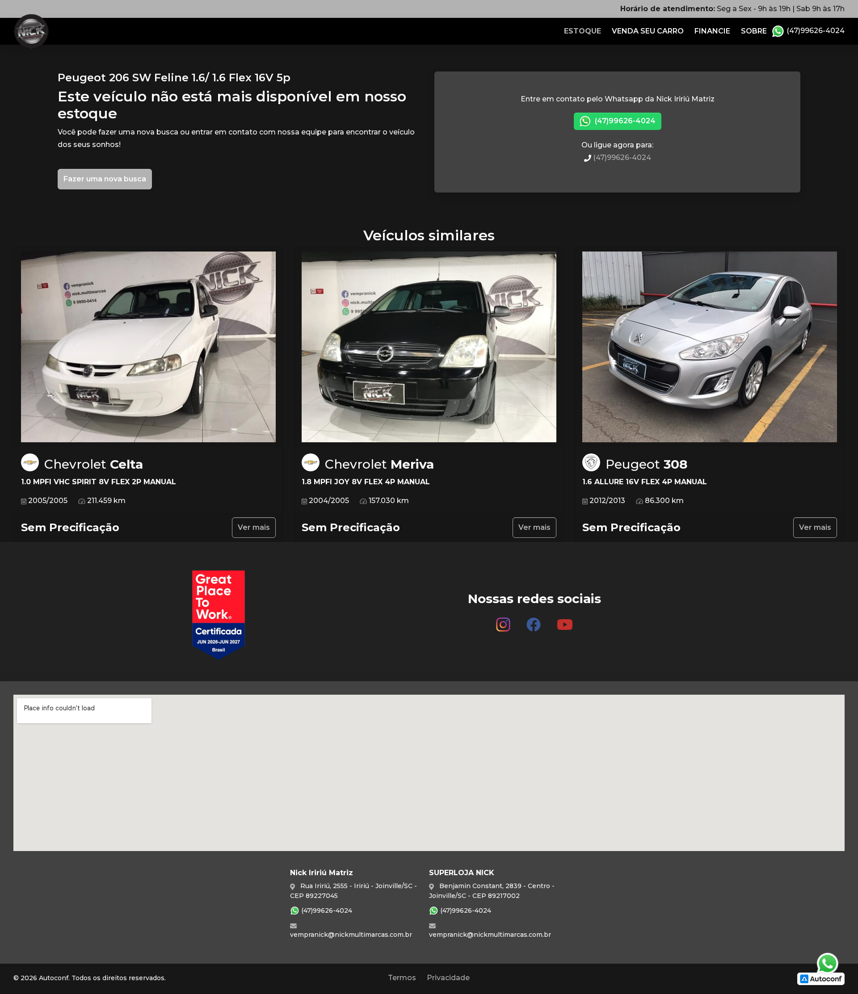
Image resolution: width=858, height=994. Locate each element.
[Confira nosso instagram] (503, 621)
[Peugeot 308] (709, 347)
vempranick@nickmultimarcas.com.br (351, 935)
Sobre (754, 31)
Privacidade (448, 977)
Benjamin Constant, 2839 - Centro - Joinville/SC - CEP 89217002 (492, 890)
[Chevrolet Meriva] (429, 347)
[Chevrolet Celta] (148, 347)
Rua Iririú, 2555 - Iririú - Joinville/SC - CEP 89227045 (353, 890)
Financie (712, 31)
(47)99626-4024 (815, 30)
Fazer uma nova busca (104, 179)
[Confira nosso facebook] (533, 621)
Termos (402, 977)
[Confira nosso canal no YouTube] (564, 621)
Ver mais (254, 527)
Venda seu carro (648, 31)
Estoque (582, 31)
